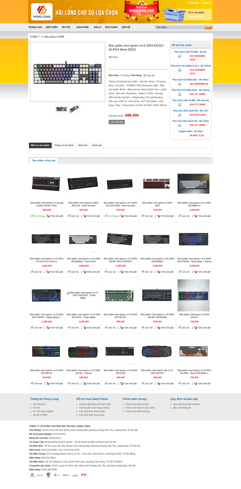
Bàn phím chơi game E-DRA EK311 (194, 316)
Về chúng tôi (39, 404)
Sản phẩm (82, 27)
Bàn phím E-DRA (54, 36)
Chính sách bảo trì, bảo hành (140, 407)
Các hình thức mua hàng (91, 415)
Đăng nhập (193, 3)
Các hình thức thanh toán (92, 411)
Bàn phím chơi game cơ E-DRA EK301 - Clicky (84, 372)
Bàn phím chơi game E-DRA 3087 (157, 204)
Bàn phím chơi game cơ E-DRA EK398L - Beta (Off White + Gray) (194, 373)
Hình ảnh (83, 145)
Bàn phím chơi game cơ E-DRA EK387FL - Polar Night (84, 316)
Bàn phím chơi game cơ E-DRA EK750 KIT (120, 316)
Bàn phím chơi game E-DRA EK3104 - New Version (84, 204)
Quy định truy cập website (186, 404)
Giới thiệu (52, 27)
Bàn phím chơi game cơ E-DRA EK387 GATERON (157, 316)
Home (56, 12)
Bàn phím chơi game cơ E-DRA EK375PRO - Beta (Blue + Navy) (194, 260)
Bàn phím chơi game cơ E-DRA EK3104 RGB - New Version (120, 204)
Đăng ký (207, 3)
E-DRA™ (35, 36)
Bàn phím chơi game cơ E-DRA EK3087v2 (47, 372)
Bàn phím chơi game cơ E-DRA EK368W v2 (194, 204)
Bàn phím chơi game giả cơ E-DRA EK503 (157, 372)
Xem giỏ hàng (195, 16)
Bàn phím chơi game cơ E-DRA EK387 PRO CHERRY (120, 260)
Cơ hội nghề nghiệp (43, 411)
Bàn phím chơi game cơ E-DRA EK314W (120, 372)
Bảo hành (111, 27)
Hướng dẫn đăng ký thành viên (95, 404)
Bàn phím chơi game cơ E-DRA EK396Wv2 (157, 260)
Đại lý (97, 27)
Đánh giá (97, 145)
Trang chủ (35, 27)
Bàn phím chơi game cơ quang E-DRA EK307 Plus (46, 204)
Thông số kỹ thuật (63, 145)
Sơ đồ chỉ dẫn (40, 415)
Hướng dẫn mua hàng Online (94, 407)
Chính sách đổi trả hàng (137, 411)
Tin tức (66, 27)
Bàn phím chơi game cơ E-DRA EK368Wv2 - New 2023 (84, 260)
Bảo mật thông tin (182, 407)
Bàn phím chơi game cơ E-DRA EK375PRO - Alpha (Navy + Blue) (47, 317)
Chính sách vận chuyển (137, 404)
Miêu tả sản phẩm (40, 145)
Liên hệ (125, 27)
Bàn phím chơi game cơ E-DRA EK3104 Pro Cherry (47, 260)
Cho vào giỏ (56, 216)
